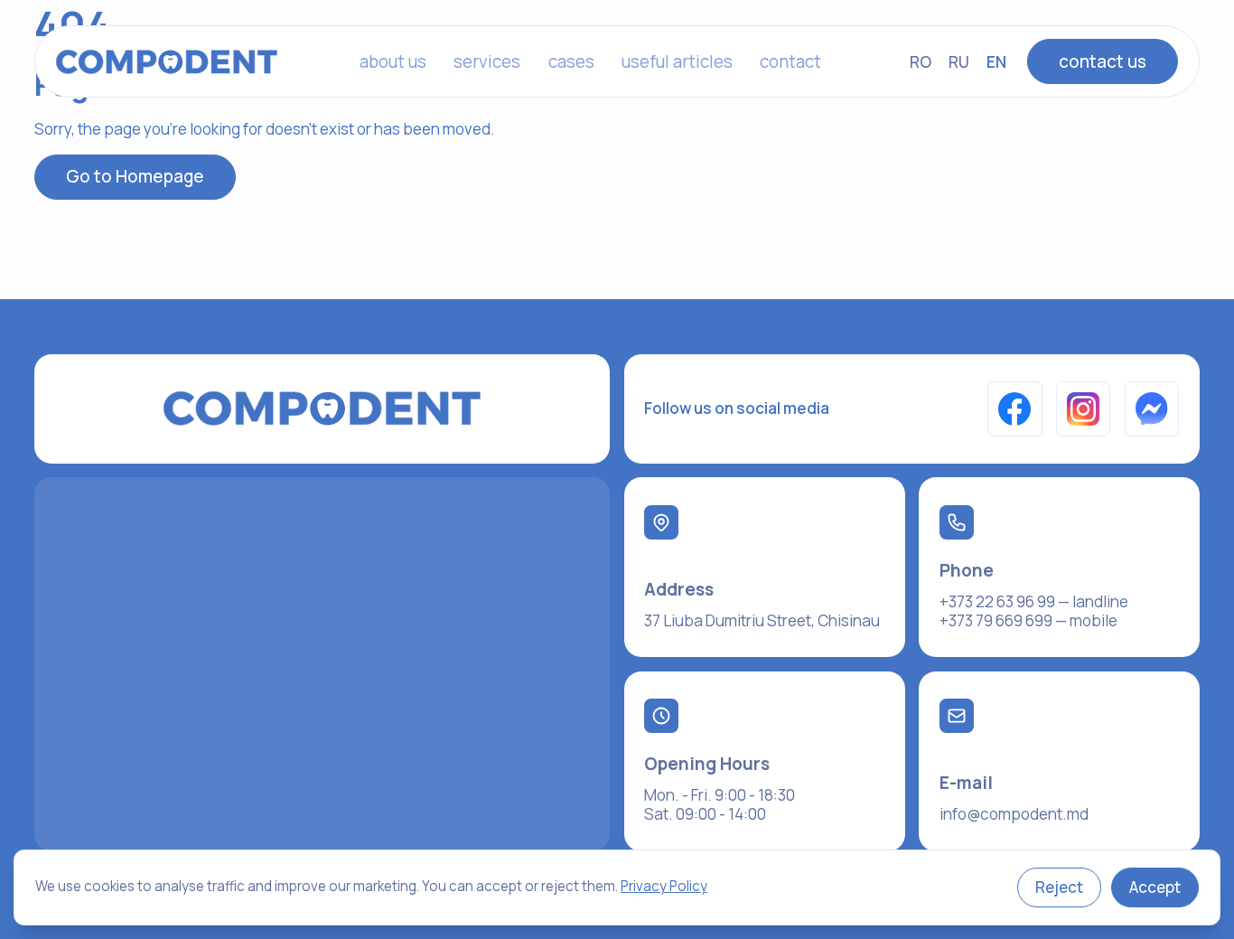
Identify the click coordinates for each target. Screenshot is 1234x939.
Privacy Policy (664, 886)
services (486, 61)
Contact (790, 61)
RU (959, 62)
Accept (1155, 887)
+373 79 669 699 (996, 620)
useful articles (677, 61)
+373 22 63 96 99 (997, 601)
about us (393, 61)
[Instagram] (1083, 409)
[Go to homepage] (167, 62)
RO (920, 62)
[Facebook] (1014, 409)
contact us (1102, 61)
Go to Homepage (135, 176)
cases (571, 61)
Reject (1059, 887)
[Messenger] (1152, 409)
